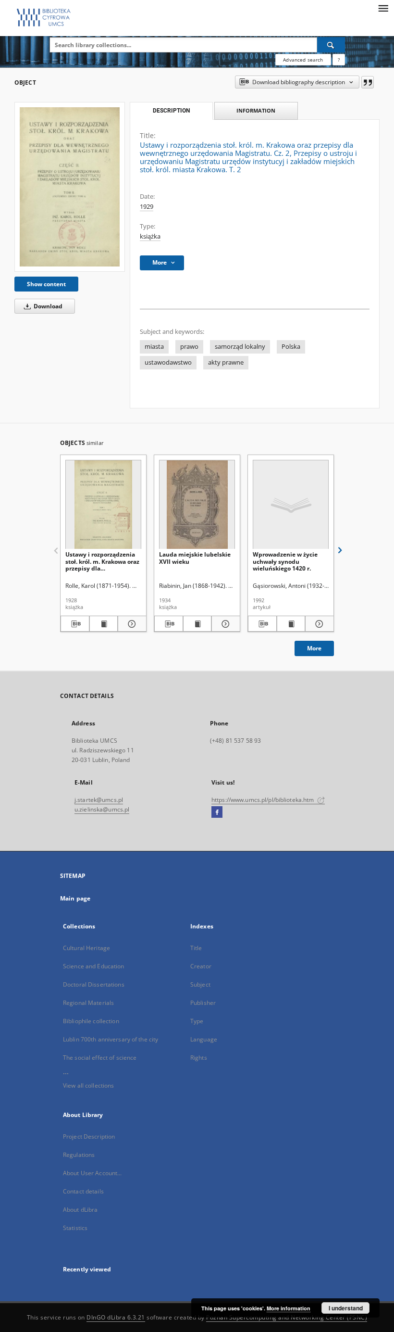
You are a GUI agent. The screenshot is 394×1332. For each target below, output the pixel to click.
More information (288, 1308)
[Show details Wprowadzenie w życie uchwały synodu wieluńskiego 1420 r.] (318, 624)
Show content (46, 284)
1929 (146, 207)
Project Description (89, 1136)
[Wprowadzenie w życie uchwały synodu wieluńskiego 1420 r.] (290, 504)
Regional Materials (88, 1003)
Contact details (83, 1191)
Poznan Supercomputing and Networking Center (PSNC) (286, 1317)
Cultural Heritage (86, 948)
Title (196, 948)
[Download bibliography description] (75, 624)
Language (203, 1039)
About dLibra (80, 1209)
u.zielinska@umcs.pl (101, 809)
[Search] (331, 44)
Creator (200, 966)
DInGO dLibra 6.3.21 (115, 1317)
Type (196, 1021)
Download (47, 306)
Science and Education (93, 966)
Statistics (75, 1228)
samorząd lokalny (240, 347)
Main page (75, 898)
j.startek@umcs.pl (98, 800)
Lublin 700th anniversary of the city (110, 1039)
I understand (346, 1308)
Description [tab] (171, 110)
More (314, 648)
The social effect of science (99, 1057)
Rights (198, 1057)
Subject (200, 984)
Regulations (79, 1155)
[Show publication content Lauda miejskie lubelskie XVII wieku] (197, 624)
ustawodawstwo (168, 362)
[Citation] (367, 82)
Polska (291, 347)
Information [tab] (255, 110)
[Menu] (383, 7)
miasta (154, 347)
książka (150, 236)
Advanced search (303, 59)
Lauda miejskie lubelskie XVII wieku (195, 557)
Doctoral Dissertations (93, 984)
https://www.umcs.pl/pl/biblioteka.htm (263, 800)
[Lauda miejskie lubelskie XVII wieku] (197, 504)
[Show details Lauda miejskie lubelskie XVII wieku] (224, 624)
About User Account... (92, 1173)
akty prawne (226, 362)
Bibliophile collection (91, 1021)
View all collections (88, 1085)
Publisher (203, 1003)
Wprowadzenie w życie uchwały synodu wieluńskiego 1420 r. (285, 561)
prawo (189, 347)
